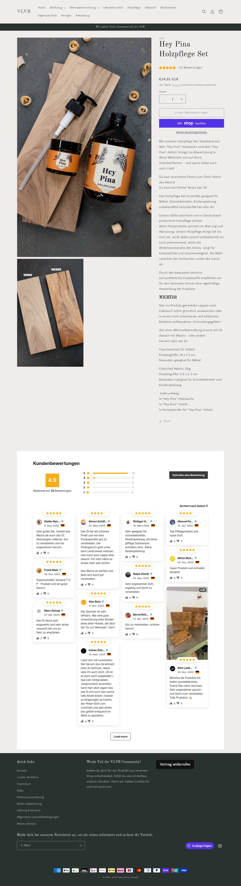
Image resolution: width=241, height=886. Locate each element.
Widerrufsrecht (26, 823)
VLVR (114, 877)
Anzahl (162, 91)
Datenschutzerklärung (30, 797)
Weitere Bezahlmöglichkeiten (191, 132)
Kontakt (21, 770)
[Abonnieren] (80, 845)
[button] (57, 8)
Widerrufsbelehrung (29, 803)
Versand (176, 85)
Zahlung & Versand (28, 810)
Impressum (24, 784)
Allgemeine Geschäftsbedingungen (38, 817)
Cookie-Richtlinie (27, 777)
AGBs (20, 790)
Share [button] (167, 421)
